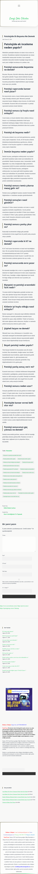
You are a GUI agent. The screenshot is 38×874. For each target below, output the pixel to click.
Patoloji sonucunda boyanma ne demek (11, 482)
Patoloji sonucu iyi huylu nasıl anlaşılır (11, 472)
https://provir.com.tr (22, 606)
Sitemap (16, 608)
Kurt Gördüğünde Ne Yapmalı (13, 514)
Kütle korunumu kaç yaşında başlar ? (10, 635)
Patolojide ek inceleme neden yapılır (25, 493)
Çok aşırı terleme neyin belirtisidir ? (9, 640)
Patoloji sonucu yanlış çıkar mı (9, 479)
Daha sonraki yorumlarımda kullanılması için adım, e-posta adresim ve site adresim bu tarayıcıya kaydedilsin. (17, 582)
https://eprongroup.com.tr (7, 608)
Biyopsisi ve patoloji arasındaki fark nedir (12, 455)
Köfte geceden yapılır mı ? (7, 653)
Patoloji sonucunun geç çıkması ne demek (12, 489)
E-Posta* (4, 563)
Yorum (3, 535)
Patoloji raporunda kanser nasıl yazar (11, 465)
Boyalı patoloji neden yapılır (9, 458)
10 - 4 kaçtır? (5, 587)
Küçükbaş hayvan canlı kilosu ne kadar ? (10, 648)
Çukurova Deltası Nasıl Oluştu (8, 802)
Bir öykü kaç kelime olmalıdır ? (8, 661)
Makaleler (9, 450)
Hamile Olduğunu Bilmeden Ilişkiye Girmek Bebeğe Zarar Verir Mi (16, 797)
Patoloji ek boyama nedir (28, 462)
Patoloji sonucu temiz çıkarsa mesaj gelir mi (12, 476)
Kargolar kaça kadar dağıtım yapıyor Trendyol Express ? (14, 670)
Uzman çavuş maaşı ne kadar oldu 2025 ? (11, 666)
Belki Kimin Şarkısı (9, 508)
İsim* (3, 555)
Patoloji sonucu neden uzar (28, 472)
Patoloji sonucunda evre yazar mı (10, 486)
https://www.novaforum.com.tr (8, 606)
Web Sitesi (4, 571)
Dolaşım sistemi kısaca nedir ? (8, 644)
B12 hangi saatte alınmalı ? (8, 631)
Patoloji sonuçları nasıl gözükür (27, 469)
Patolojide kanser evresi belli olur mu (11, 496)
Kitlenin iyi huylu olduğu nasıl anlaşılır (11, 462)
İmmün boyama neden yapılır (24, 458)
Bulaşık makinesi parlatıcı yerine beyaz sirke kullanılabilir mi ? (15, 657)
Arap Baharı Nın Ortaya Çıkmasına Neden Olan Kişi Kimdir (15, 791)
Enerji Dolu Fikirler (19, 18)
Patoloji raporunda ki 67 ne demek (10, 469)
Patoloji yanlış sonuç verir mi (9, 493)
